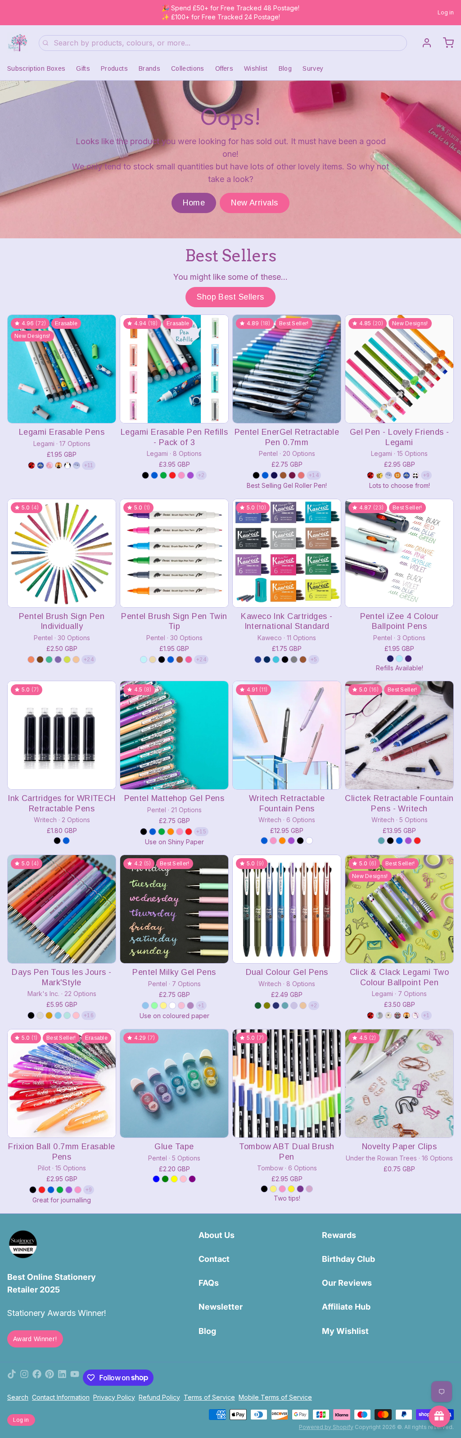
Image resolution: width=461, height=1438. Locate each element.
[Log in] (423, 42)
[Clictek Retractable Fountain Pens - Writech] (399, 735)
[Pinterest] (49, 1378)
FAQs (209, 1283)
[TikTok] (11, 1378)
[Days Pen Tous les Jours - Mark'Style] (61, 909)
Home (194, 202)
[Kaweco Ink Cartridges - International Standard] (286, 553)
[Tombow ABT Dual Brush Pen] (286, 1083)
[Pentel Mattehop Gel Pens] (174, 735)
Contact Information (61, 1397)
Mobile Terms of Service (275, 1397)
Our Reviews (347, 1283)
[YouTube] (74, 1378)
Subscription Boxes (36, 68)
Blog (285, 68)
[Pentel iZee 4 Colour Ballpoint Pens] (399, 553)
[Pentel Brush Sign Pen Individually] (61, 553)
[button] (61, 410)
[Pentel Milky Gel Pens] (174, 909)
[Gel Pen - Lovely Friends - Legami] (399, 368)
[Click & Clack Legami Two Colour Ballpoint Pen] (399, 909)
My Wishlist (345, 1331)
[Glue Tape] (174, 1083)
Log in (446, 12)
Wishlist (256, 68)
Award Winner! (35, 1338)
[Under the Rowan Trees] (17, 42)
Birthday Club (348, 1259)
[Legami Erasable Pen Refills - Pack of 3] (174, 368)
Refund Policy (159, 1397)
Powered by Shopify (326, 1427)
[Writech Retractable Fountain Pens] (286, 735)
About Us (217, 1235)
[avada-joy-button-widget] (439, 1416)
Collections (187, 68)
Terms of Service (209, 1397)
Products (114, 68)
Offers (224, 68)
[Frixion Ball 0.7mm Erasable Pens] (61, 1083)
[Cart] (445, 42)
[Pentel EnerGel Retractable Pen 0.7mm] (286, 368)
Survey (313, 68)
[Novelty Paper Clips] (399, 1083)
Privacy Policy (114, 1397)
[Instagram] (24, 1378)
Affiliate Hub (346, 1306)
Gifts (83, 68)
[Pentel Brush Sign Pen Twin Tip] (174, 553)
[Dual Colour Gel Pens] (286, 909)
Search (17, 1397)
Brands (149, 68)
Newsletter (221, 1306)
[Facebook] (36, 1378)
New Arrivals (254, 202)
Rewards (339, 1235)
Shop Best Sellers (230, 296)
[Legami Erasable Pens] (61, 368)
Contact (214, 1259)
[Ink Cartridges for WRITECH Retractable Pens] (61, 735)
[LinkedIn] (62, 1378)
